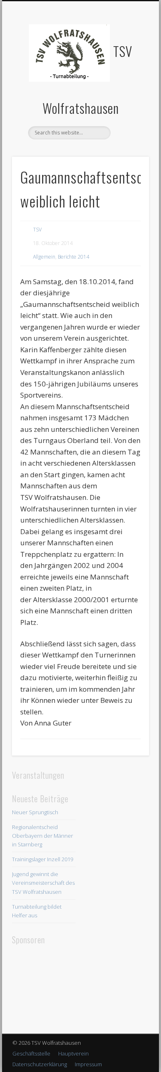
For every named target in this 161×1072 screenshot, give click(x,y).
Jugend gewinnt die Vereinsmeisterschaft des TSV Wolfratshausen (43, 882)
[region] (44, 987)
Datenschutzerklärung (39, 1064)
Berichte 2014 (73, 256)
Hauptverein (73, 1053)
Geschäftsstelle (31, 1053)
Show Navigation (129, 73)
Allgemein (44, 256)
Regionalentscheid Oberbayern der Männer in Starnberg (42, 835)
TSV (37, 229)
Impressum (88, 1064)
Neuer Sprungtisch (35, 812)
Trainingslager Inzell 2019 (42, 859)
